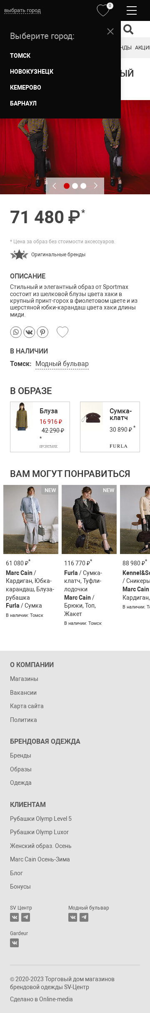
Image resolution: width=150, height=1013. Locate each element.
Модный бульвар (62, 364)
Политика (23, 720)
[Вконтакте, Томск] (14, 917)
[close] (110, 31)
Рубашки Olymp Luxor (39, 832)
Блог (16, 873)
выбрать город (22, 10)
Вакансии (23, 692)
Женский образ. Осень (41, 846)
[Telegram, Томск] (25, 917)
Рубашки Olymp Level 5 (41, 818)
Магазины (24, 678)
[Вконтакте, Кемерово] (14, 942)
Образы (21, 769)
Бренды (121, 47)
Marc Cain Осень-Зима (40, 859)
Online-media (56, 999)
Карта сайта (27, 706)
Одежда (21, 782)
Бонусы (20, 886)
